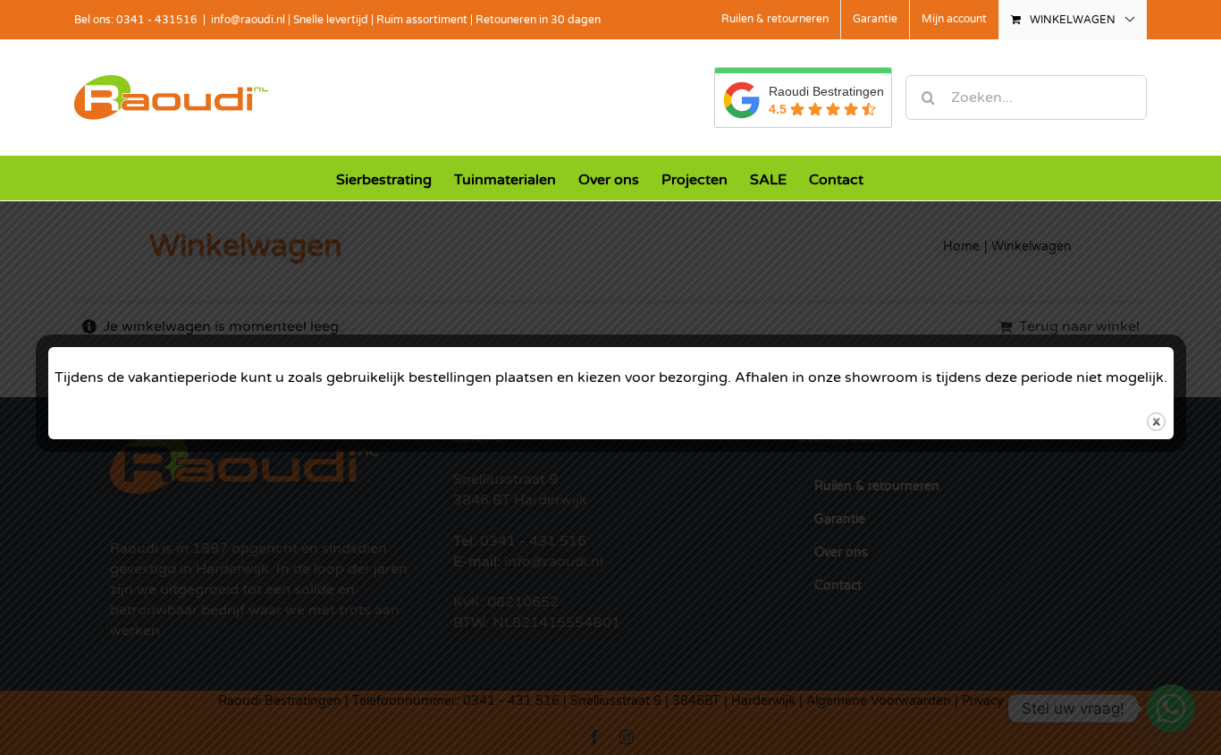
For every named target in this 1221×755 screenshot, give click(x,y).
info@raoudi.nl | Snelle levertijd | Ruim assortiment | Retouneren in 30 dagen (406, 19)
